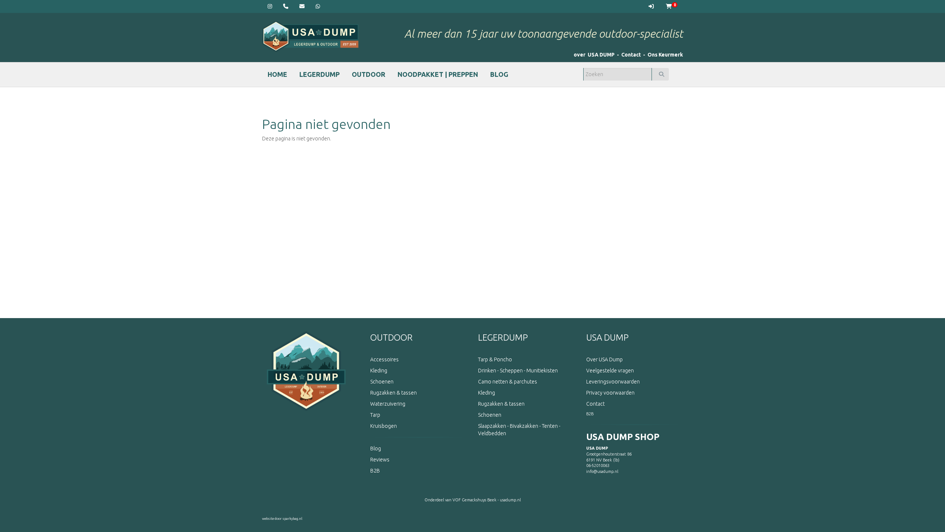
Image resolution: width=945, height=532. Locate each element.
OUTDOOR (368, 74)
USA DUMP (607, 337)
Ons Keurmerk (665, 55)
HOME (277, 74)
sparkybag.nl (292, 519)
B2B (590, 414)
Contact (631, 55)
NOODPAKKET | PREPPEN (438, 74)
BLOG (499, 74)
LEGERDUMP (319, 74)
